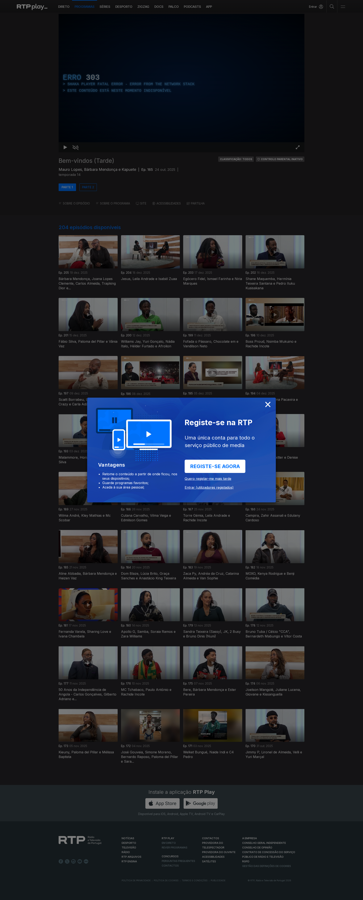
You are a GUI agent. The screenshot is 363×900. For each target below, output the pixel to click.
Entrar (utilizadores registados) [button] (209, 487)
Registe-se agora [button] (215, 466)
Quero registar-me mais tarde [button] (208, 479)
